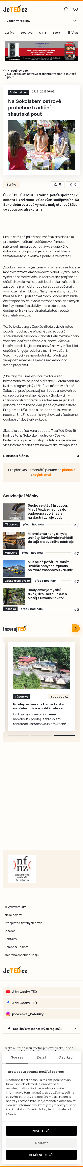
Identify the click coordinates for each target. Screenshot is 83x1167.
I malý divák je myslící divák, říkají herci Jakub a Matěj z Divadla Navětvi (47, 594)
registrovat (42, 474)
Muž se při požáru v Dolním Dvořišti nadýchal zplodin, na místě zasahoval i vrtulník (50, 566)
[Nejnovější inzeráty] (76, 628)
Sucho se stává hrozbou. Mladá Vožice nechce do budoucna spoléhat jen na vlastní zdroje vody (48, 511)
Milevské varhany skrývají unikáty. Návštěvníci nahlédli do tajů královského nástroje (51, 538)
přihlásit (68, 470)
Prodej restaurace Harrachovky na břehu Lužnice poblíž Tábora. (38, 706)
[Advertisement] (41, 801)
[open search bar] (66, 9)
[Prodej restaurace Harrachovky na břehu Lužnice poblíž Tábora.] (41, 668)
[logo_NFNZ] (22, 869)
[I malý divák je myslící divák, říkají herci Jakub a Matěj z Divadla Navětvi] (14, 596)
